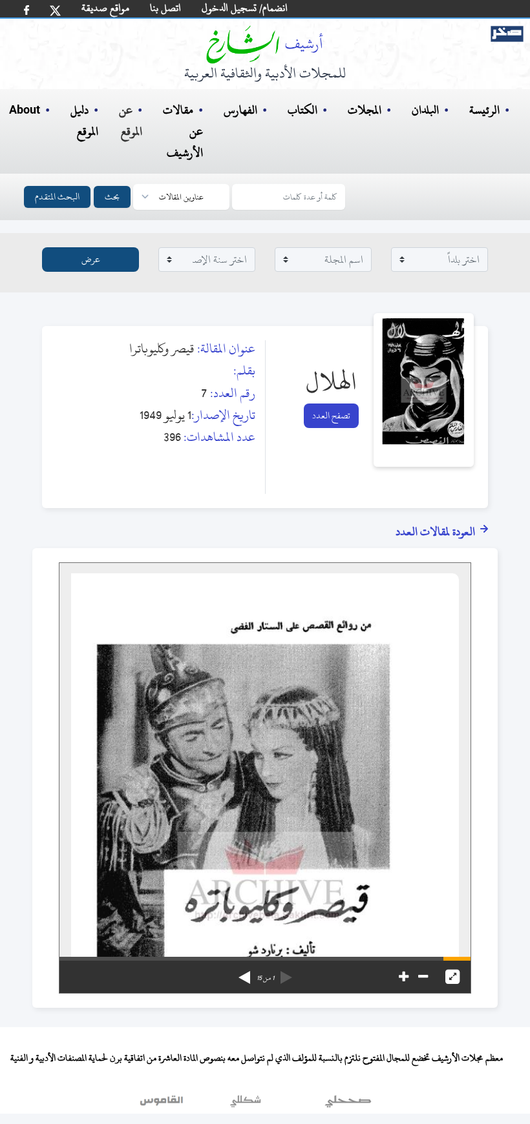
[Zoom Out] (423, 977)
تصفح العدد (331, 415)
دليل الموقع (84, 120)
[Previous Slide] (286, 973)
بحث (112, 196)
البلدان (425, 110)
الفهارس (240, 110)
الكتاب (302, 110)
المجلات (364, 110)
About (24, 110)
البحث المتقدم (57, 196)
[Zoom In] (403, 977)
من (265, 978)
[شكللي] (245, 1104)
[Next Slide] (244, 973)
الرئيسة (484, 110)
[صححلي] (348, 1104)
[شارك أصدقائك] (26, 10)
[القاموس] (162, 1104)
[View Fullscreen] (452, 977)
